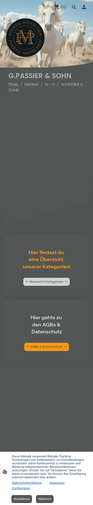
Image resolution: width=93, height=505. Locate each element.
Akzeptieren (22, 499)
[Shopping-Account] (84, 7)
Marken (31, 84)
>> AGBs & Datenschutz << (47, 347)
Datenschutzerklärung (27, 483)
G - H (50, 84)
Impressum (57, 483)
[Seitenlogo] (25, 37)
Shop (13, 84)
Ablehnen (44, 499)
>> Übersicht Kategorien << (46, 282)
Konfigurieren (21, 488)
